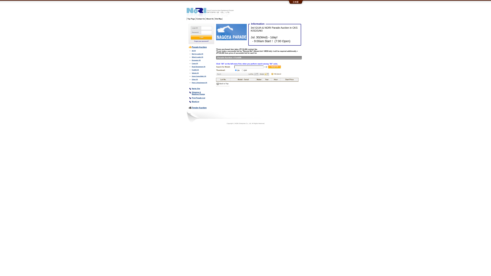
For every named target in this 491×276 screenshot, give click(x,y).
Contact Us (200, 19)
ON (238, 70)
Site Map (218, 19)
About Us (210, 19)
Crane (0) (195, 63)
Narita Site (196, 89)
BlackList (195, 102)
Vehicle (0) (195, 73)
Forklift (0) (195, 70)
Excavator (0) (196, 60)
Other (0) (195, 79)
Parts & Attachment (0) (199, 82)
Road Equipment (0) (198, 66)
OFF (245, 70)
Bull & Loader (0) (197, 54)
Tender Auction (199, 108)
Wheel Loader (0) (197, 57)
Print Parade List (198, 98)
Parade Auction (199, 47)
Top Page (191, 19)
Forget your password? (201, 41)
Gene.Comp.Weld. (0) (199, 76)
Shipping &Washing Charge (198, 93)
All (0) (194, 50)
